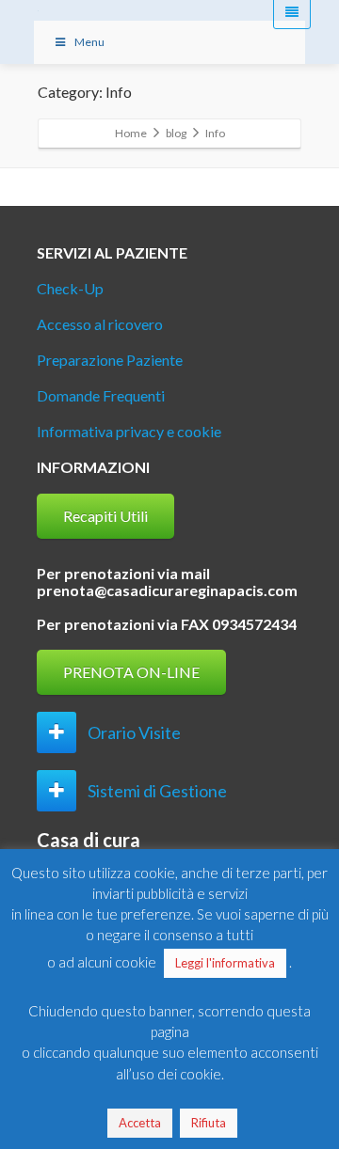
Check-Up (70, 288)
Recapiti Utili (105, 516)
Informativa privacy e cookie (129, 431)
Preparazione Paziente (110, 360)
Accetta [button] (140, 1122)
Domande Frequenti (101, 395)
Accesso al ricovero (100, 324)
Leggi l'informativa (225, 962)
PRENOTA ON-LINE (131, 672)
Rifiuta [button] (208, 1122)
